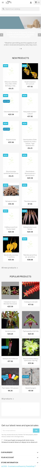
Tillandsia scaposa (30, 201)
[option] (20, 33)
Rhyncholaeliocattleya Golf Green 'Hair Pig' (30, 360)
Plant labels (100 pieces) (10, 388)
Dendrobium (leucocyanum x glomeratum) (30, 173)
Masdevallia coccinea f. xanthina (11, 256)
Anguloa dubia (11, 140)
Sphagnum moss (11, 201)
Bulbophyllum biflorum (10, 359)
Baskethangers (31, 388)
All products (8, 399)
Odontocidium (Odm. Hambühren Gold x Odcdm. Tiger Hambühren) (30, 142)
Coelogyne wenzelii (30, 302)
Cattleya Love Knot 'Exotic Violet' (11, 228)
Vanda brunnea (10, 331)
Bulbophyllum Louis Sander (30, 228)
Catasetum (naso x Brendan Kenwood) (10, 303)
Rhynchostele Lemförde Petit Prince (11, 172)
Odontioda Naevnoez (11, 112)
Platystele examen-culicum (30, 113)
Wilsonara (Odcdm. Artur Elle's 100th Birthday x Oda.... (11, 84)
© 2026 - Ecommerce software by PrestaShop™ (18, 466)
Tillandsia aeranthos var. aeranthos (30, 256)
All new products (10, 268)
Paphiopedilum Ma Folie (31, 331)
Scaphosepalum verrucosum (30, 83)
